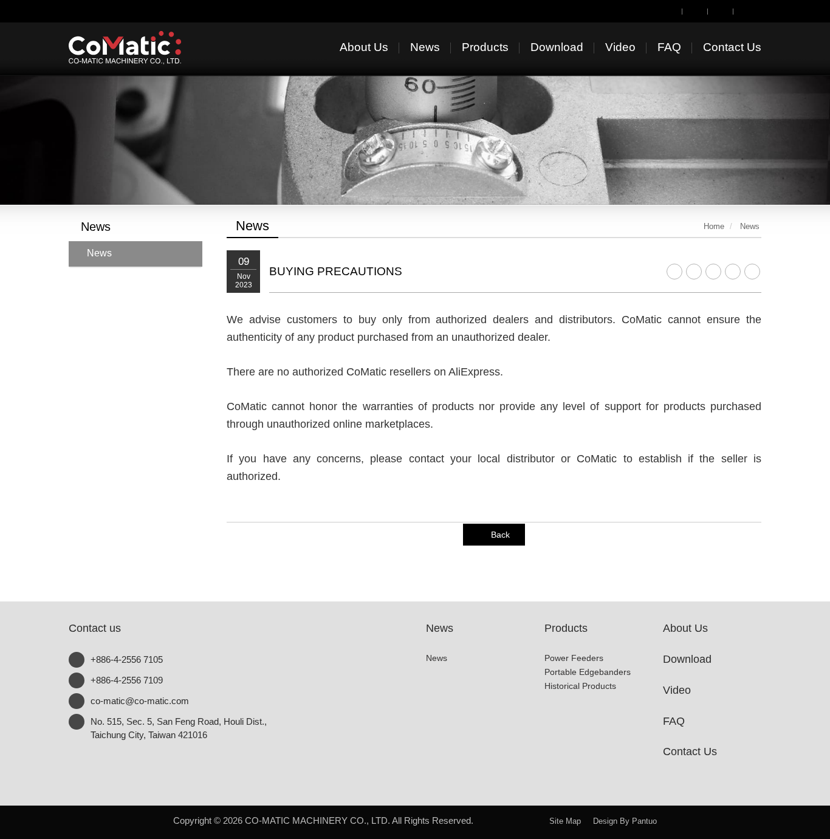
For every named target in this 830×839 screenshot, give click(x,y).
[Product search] (669, 10)
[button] (41, 102)
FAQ (674, 721)
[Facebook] (695, 10)
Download (687, 659)
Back (500, 534)
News (99, 253)
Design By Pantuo (625, 821)
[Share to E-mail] (752, 271)
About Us (685, 628)
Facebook (511, 818)
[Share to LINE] (694, 271)
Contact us (95, 628)
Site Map (565, 821)
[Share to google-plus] (733, 271)
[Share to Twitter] (713, 271)
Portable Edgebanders (587, 672)
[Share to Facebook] (674, 271)
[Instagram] (720, 10)
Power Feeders (573, 658)
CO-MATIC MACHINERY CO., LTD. (145, 47)
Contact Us (690, 751)
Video (677, 690)
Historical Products (580, 686)
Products (566, 628)
